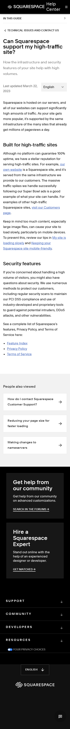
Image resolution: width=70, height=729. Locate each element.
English (31, 669)
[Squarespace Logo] (35, 684)
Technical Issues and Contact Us (33, 30)
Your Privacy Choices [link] (29, 649)
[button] (60, 716)
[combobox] (54, 87)
